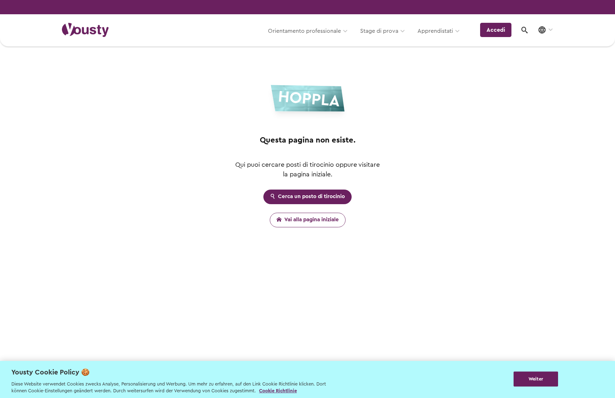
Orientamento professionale (304, 31)
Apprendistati (435, 31)
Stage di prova (379, 31)
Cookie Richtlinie (278, 390)
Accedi (496, 30)
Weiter (536, 379)
